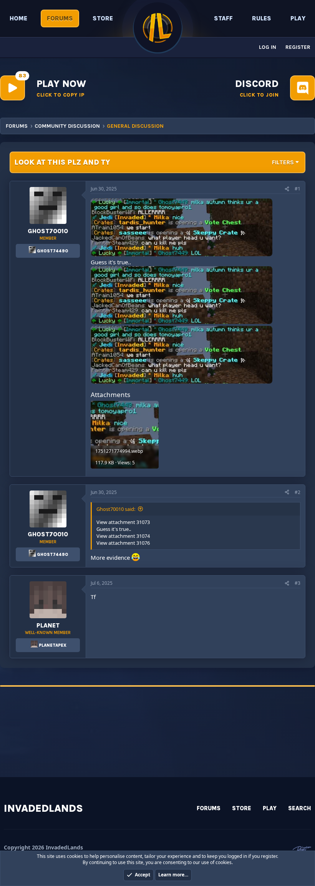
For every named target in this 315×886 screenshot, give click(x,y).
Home (18, 18)
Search (299, 808)
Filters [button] (283, 162)
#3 (297, 583)
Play (297, 18)
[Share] (287, 189)
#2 (297, 492)
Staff (223, 18)
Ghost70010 (48, 231)
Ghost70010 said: (115, 509)
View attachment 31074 (123, 535)
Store (103, 18)
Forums (60, 18)
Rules (261, 18)
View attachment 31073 (123, 522)
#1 (297, 188)
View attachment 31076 (123, 542)
